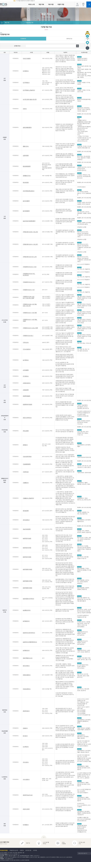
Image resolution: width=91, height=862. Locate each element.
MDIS (7, 4)
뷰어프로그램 (28, 850)
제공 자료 (7, 22)
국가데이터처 (23, 38)
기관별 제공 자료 (29, 22)
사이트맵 (35, 850)
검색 (77, 46)
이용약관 (22, 850)
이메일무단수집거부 (13, 850)
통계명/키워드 (17, 46)
